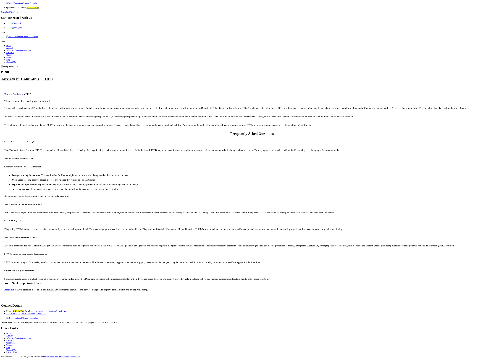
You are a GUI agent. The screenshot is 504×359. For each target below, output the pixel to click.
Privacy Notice (12, 352)
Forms (9, 57)
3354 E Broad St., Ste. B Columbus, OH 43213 (26, 313)
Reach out (9, 289)
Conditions (10, 55)
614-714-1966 (33, 8)
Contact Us (11, 62)
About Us (10, 48)
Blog (8, 60)
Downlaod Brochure (9, 12)
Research (10, 52)
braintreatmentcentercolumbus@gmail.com (48, 311)
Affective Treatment (18, 50)
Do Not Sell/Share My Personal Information (61, 357)
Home (8, 45)
